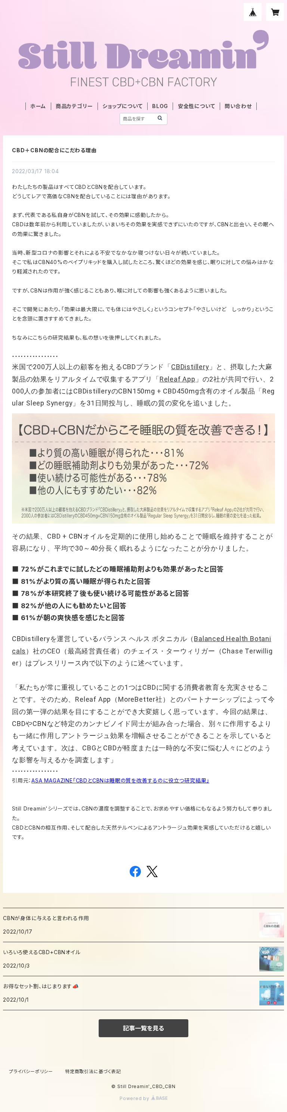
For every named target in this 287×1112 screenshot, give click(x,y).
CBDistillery (190, 367)
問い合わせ (238, 106)
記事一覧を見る (143, 1028)
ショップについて (122, 106)
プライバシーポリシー (31, 1071)
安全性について (196, 106)
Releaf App (177, 379)
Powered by (135, 1098)
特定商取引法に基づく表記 (93, 1071)
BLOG (160, 106)
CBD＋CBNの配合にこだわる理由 (54, 150)
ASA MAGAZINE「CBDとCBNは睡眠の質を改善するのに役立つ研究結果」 (120, 780)
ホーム (38, 106)
